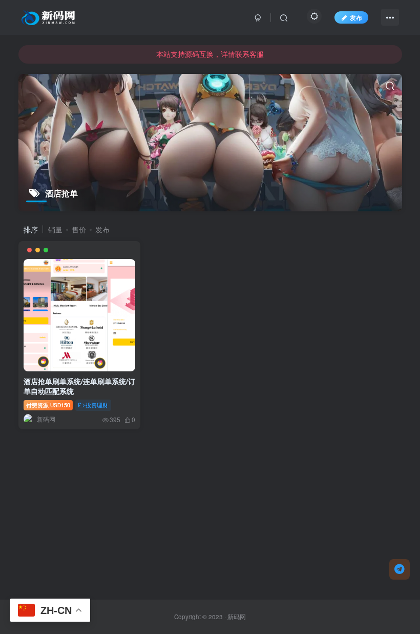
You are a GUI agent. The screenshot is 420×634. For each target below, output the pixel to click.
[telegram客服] (399, 569)
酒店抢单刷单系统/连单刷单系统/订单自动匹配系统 (79, 386)
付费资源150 (48, 405)
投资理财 (97, 405)
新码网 (236, 616)
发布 (356, 17)
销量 (55, 229)
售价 (79, 229)
